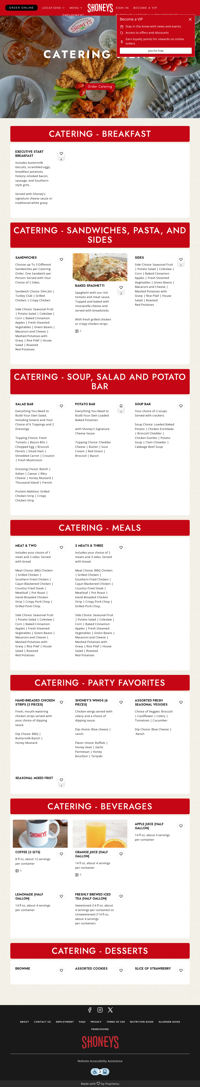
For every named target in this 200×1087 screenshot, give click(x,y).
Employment (73, 15)
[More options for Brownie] (61, 970)
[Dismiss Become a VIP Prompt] (190, 19)
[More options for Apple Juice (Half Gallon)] (181, 826)
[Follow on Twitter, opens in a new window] (110, 1011)
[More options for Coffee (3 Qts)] (61, 854)
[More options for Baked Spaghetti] (121, 287)
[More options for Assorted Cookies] (121, 970)
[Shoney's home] (100, 8)
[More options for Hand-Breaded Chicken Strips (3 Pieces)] (61, 702)
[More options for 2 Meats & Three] (121, 547)
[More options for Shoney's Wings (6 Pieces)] (121, 702)
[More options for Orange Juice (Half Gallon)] (121, 854)
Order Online (21, 8)
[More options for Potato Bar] (121, 406)
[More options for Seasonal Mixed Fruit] (61, 780)
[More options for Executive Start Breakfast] (61, 153)
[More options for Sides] (181, 259)
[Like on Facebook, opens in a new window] (89, 1011)
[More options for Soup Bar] (181, 406)
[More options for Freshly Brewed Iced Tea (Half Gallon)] (121, 896)
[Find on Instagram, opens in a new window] (100, 1011)
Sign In (122, 8)
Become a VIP (145, 8)
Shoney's (100, 1042)
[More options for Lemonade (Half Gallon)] (61, 896)
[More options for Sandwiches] (61, 259)
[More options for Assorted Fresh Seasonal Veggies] (181, 702)
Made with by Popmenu (60, 1083)
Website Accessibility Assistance (100, 1061)
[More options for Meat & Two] (61, 547)
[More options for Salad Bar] (61, 406)
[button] (54, 8)
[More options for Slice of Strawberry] (181, 970)
